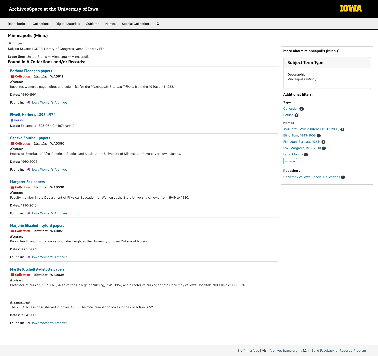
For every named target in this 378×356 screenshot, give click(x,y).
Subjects (92, 24)
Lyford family (295, 154)
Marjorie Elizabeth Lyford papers (37, 225)
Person (290, 115)
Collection (292, 108)
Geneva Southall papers (30, 137)
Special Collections (136, 24)
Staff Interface (248, 350)
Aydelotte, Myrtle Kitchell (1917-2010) (313, 129)
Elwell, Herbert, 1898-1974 (33, 114)
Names (110, 24)
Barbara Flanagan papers (31, 70)
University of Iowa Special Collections (313, 177)
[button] (305, 62)
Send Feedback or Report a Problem (339, 350)
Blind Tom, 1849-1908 (301, 135)
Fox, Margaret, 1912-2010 (303, 148)
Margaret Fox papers (27, 181)
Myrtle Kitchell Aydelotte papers (37, 269)
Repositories (17, 24)
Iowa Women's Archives (49, 102)
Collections (41, 24)
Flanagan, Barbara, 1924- (303, 142)
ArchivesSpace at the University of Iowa (53, 9)
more (288, 161)
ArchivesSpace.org (283, 350)
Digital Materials (68, 24)
